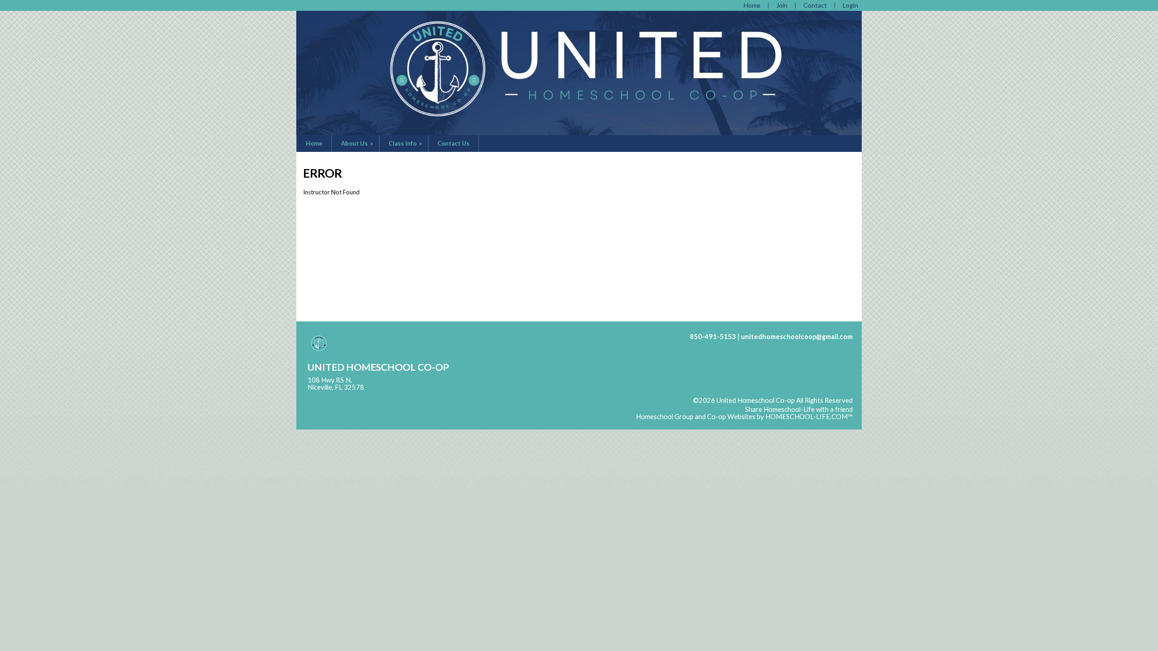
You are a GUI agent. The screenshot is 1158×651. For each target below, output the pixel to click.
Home (314, 143)
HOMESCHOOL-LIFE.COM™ (809, 416)
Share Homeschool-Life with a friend (799, 409)
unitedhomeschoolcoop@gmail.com (797, 336)
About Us (358, 143)
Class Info (406, 143)
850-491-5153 (713, 336)
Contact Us (453, 143)
